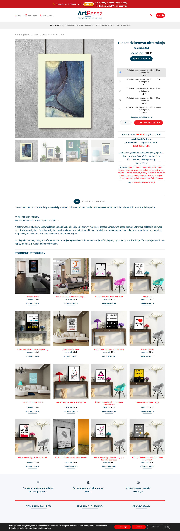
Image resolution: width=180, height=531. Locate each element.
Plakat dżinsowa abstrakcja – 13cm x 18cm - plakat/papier (144, 71)
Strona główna (22, 34)
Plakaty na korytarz (155, 175)
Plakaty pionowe (157, 178)
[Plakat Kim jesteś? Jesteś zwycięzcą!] (32, 328)
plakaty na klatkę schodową (136, 175)
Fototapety (104, 25)
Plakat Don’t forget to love (32, 402)
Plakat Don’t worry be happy (147, 402)
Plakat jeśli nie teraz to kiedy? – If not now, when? (147, 458)
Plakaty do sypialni (148, 173)
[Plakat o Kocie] (32, 275)
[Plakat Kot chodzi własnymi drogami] (71, 275)
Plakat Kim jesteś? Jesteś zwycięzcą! (32, 349)
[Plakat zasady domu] (71, 328)
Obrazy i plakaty (134, 167)
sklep (36, 34)
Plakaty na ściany (126, 178)
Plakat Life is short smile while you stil (71, 457)
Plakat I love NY (147, 349)
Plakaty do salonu (133, 173)
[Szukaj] (151, 15)
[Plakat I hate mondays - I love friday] (109, 328)
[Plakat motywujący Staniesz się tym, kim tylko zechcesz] (109, 436)
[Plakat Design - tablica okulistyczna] (71, 381)
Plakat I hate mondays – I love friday (109, 349)
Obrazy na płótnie (78, 25)
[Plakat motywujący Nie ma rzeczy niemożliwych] (109, 381)
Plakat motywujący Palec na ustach (32, 457)
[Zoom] (18, 134)
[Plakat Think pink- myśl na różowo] (109, 275)
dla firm (123, 25)
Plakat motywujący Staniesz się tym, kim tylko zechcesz (109, 458)
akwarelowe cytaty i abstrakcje (143, 182)
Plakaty (55, 25)
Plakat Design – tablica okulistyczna (71, 402)
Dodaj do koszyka (148, 123)
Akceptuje (122, 527)
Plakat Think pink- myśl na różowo (109, 296)
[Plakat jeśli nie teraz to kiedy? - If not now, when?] (147, 436)
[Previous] (20, 88)
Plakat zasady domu (70, 349)
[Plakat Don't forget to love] (32, 381)
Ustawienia (155, 527)
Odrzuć (139, 527)
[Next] (108, 88)
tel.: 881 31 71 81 (141, 146)
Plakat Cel (147, 296)
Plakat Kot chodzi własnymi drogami (71, 296)
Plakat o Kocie (33, 296)
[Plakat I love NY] (147, 328)
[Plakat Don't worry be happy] (147, 381)
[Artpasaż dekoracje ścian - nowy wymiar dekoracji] (90, 15)
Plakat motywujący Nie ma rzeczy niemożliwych (109, 403)
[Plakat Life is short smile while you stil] (71, 436)
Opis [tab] (77, 201)
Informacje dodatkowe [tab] (93, 201)
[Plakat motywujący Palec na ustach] (32, 436)
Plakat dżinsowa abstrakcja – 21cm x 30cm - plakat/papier (144, 80)
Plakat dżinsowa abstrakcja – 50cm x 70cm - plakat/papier (144, 99)
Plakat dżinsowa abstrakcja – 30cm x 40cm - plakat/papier (144, 90)
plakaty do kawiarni (150, 170)
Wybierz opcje (33, 303)
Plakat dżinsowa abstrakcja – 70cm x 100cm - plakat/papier (144, 109)
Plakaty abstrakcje (149, 167)
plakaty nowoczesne (53, 34)
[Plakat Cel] (147, 275)
